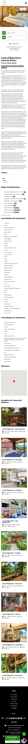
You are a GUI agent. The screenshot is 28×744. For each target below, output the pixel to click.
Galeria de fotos (14, 703)
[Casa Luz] (14, 602)
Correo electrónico (14, 43)
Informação (14, 708)
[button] (3, 23)
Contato (14, 701)
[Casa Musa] (14, 478)
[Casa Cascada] (14, 416)
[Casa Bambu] (14, 632)
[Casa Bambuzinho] (14, 508)
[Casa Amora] (14, 663)
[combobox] (16, 37)
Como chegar (14, 699)
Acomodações (14, 694)
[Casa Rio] (14, 540)
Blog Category (14, 696)
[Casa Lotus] (14, 571)
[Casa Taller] (14, 447)
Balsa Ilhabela (14, 705)
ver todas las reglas (5, 215)
